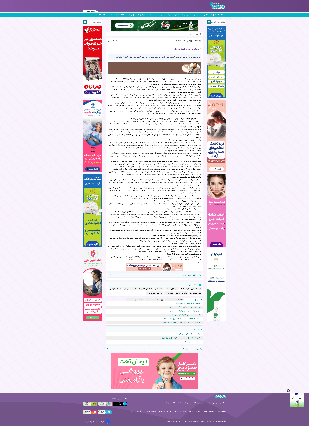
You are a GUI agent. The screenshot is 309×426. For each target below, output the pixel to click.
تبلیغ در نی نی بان (150, 411)
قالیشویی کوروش (115, 288)
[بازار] (90, 404)
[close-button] (288, 390)
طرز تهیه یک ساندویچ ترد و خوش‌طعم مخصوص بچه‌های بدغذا (181, 311)
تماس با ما (183, 411)
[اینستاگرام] (90, 414)
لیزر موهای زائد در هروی (154, 293)
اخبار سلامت (120, 15)
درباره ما (191, 411)
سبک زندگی (141, 15)
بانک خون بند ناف (181, 293)
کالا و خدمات (100, 15)
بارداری (186, 15)
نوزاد (169, 15)
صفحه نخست (220, 15)
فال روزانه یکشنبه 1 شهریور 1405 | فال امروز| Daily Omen (181, 338)
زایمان (177, 15)
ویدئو (130, 15)
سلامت (151, 15)
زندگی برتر (140, 411)
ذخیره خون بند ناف (172, 288)
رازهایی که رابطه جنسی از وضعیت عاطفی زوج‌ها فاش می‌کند (182, 319)
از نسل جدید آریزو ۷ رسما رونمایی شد (188, 334)
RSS (132, 411)
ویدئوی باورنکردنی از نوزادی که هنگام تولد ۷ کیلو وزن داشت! (182, 307)
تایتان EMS (169, 293)
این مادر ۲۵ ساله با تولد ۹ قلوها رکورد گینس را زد (186, 315)
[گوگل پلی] (105, 404)
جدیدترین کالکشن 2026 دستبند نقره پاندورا (138, 288)
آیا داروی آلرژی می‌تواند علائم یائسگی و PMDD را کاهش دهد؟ (181, 322)
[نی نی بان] (218, 5)
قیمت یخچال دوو (195, 293)
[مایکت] (120, 404)
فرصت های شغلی (172, 411)
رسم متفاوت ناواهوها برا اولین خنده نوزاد (188, 303)
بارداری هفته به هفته (209, 411)
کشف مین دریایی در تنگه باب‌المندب (188, 342)
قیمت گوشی (159, 288)
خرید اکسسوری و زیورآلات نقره (191, 288)
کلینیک (110, 15)
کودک (161, 15)
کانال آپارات (161, 411)
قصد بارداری (208, 15)
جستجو (198, 411)
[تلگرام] (104, 414)
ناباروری (196, 15)
